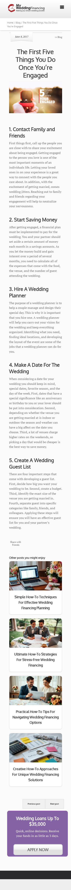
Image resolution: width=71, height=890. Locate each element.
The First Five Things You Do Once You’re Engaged (35, 63)
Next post (54, 804)
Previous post (34, 804)
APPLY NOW (38, 849)
